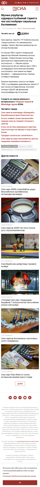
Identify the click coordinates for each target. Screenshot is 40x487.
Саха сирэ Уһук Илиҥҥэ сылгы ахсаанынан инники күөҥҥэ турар (16, 375)
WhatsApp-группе (9, 104)
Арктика (22, 146)
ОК (20, 483)
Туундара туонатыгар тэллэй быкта (16, 135)
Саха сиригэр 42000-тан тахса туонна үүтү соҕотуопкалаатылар (18, 229)
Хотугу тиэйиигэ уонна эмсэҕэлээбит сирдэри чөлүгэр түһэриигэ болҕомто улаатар (17, 121)
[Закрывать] (37, 465)
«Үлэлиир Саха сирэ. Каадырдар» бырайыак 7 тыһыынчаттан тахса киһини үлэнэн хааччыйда (20, 302)
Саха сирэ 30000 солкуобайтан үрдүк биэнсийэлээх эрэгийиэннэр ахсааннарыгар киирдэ (18, 191)
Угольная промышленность (25, 150)
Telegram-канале (23, 101)
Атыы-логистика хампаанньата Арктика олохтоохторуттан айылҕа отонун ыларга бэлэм (19, 129)
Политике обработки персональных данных (20, 476)
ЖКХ (29, 146)
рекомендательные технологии (28, 441)
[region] (20, 475)
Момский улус (7, 150)
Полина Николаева (28, 28)
